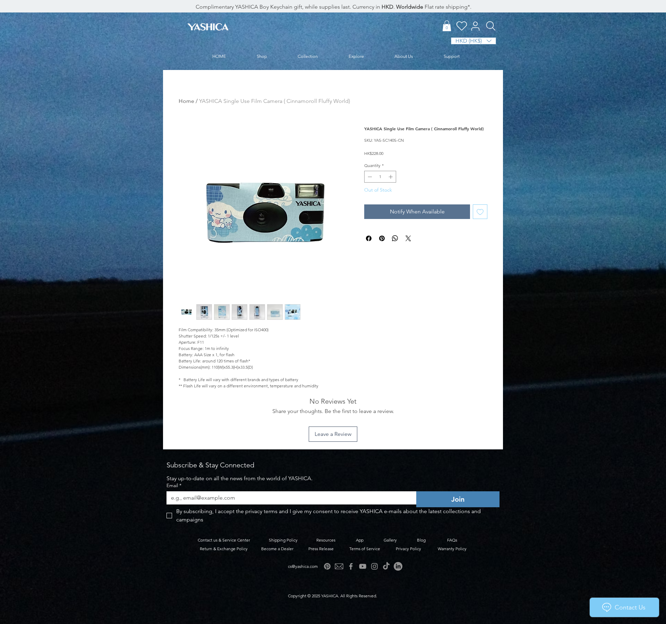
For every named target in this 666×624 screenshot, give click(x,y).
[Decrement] (369, 176)
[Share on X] (408, 238)
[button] (446, 25)
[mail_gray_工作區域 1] (339, 566)
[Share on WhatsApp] (395, 238)
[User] (475, 26)
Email (173, 486)
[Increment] (391, 176)
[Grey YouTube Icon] (362, 566)
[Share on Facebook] (369, 238)
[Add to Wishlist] (480, 211)
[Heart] (461, 25)
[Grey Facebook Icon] (351, 566)
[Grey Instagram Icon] (374, 566)
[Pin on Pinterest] (382, 238)
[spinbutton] (380, 176)
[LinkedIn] (398, 566)
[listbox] (473, 40)
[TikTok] (386, 566)
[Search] (490, 26)
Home (186, 101)
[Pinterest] (327, 566)
